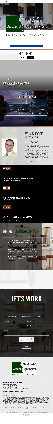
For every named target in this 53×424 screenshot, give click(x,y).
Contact (45, 407)
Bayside (10, 100)
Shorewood (21, 118)
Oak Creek (32, 113)
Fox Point (11, 105)
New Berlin (21, 113)
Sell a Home (19, 407)
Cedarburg (21, 100)
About (34, 407)
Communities (27, 407)
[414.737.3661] (26, 1)
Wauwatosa (31, 118)
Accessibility (35, 410)
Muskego (11, 113)
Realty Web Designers (44, 412)
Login (26, 408)
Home (6, 407)
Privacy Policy (26, 410)
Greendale (42, 105)
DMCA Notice (17, 410)
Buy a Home (12, 407)
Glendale (32, 105)
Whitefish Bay (42, 118)
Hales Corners (21, 109)
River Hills (11, 118)
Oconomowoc (42, 113)
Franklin (21, 105)
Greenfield (11, 109)
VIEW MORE (30, 57)
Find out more (31, 161)
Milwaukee (42, 109)
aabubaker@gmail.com (10, 384)
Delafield (32, 100)
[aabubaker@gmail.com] (6, 2)
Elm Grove (42, 100)
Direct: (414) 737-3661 (10, 387)
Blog (40, 407)
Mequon (31, 109)
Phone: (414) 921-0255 (10, 386)
